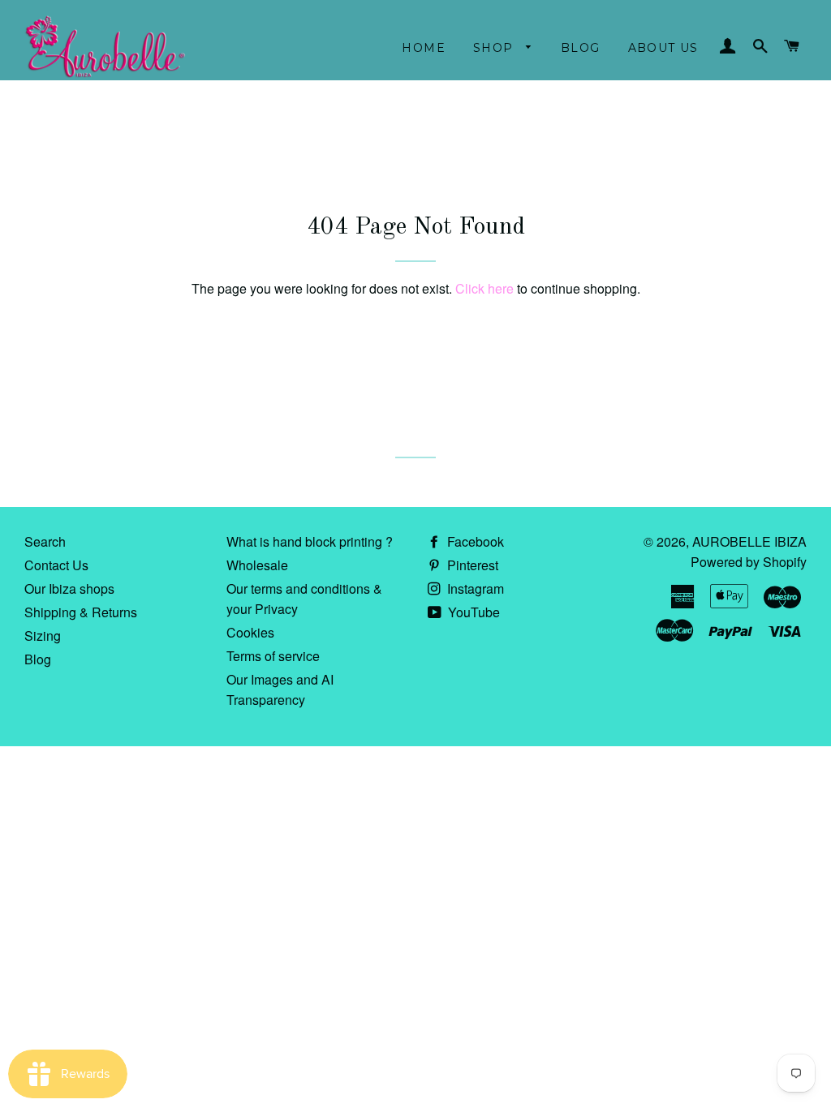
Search (45, 541)
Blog (581, 48)
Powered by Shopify (749, 561)
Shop (495, 48)
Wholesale (257, 565)
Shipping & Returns (80, 612)
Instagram (474, 588)
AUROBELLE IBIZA (749, 541)
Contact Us (56, 565)
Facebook (474, 541)
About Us (663, 48)
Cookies (250, 632)
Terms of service (273, 655)
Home (424, 48)
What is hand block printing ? (309, 541)
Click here (484, 288)
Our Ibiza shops (69, 588)
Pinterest (471, 565)
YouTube (472, 612)
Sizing (42, 635)
